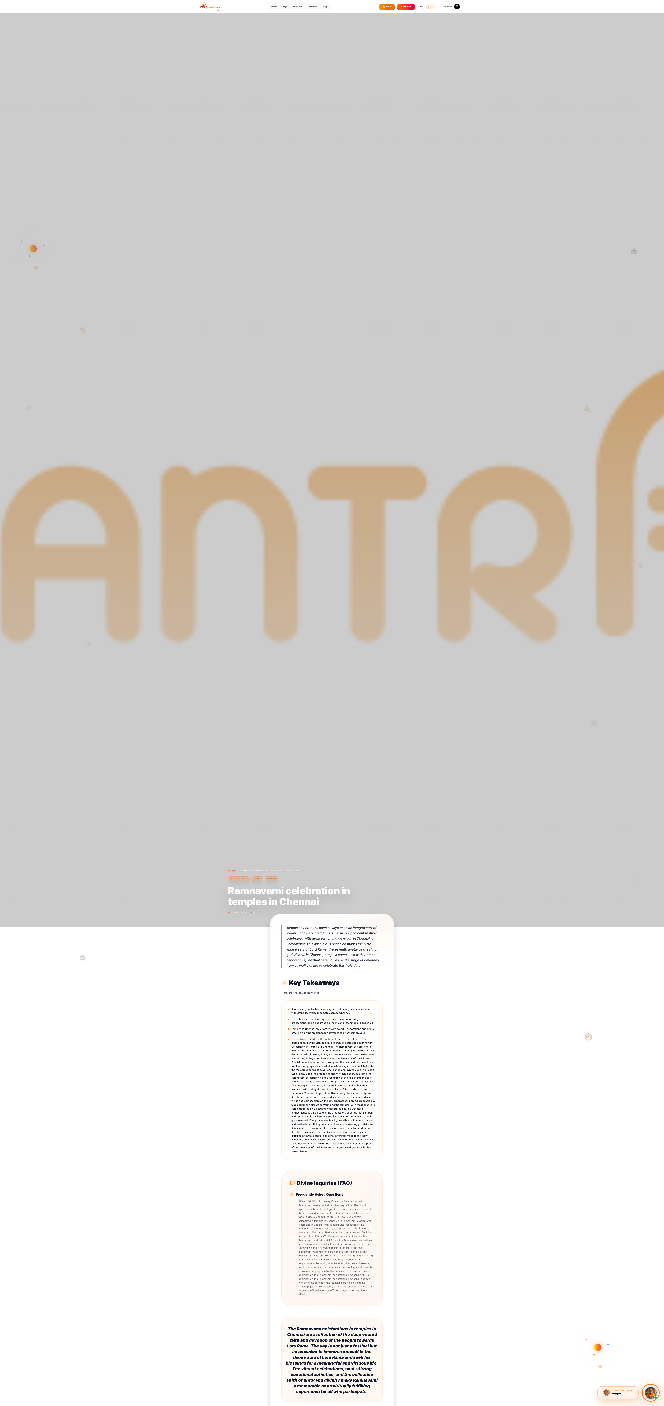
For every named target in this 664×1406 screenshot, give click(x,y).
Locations (312, 6)
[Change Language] (421, 6)
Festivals (297, 6)
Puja (285, 6)
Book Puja (406, 6)
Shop (388, 6)
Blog (325, 6)
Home (274, 6)
